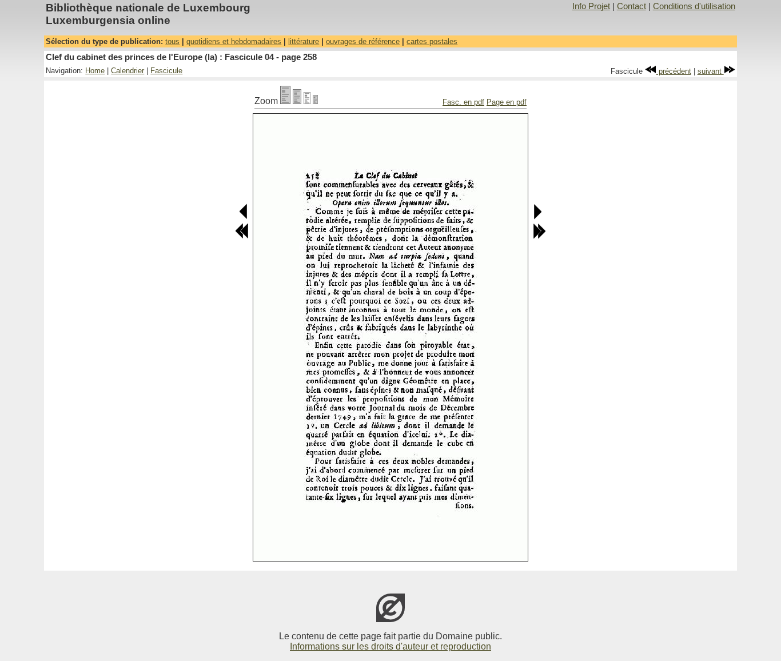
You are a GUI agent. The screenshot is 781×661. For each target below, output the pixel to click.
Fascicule (166, 70)
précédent (673, 71)
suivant (711, 71)
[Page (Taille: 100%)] (285, 101)
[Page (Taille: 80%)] (297, 101)
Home (95, 70)
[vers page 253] (242, 236)
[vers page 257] (244, 217)
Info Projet (591, 6)
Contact (631, 6)
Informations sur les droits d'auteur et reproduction (390, 646)
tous (172, 41)
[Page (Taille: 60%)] (307, 101)
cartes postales (432, 41)
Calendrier (127, 70)
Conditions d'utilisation (694, 6)
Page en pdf (507, 102)
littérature (303, 41)
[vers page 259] (537, 217)
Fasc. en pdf (463, 102)
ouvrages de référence (363, 41)
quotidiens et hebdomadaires (233, 41)
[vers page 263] (539, 236)
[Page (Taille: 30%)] (315, 101)
